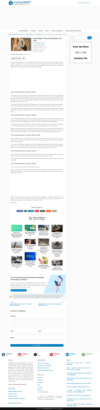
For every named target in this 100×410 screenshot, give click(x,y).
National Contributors (43, 368)
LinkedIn (31, 211)
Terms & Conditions (42, 392)
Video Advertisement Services (73, 30)
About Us (39, 378)
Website (12, 337)
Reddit (48, 211)
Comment (13, 316)
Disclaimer (40, 382)
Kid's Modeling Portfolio (14, 403)
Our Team (40, 387)
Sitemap (39, 389)
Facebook (19, 211)
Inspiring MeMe (47, 408)
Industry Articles (12, 394)
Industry (40, 30)
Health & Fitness (41, 45)
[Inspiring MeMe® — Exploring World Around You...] (19, 2)
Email (54, 211)
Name (12, 331)
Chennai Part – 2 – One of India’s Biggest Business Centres (49, 304)
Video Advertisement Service (45, 370)
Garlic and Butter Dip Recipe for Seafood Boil (79, 383)
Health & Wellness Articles (15, 391)
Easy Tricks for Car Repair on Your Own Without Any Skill (21, 304)
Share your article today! (18, 290)
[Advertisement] (50, 17)
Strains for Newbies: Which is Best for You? (78, 387)
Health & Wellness (23, 30)
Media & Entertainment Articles (16, 398)
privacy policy (50, 399)
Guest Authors (42, 43)
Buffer (42, 211)
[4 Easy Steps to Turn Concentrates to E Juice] (21, 44)
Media (47, 30)
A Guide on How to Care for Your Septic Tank (79, 395)
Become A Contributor (57, 30)
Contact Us (40, 380)
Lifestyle (33, 30)
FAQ (38, 385)
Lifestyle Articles (12, 396)
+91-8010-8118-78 (85, 3)
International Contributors (44, 365)
